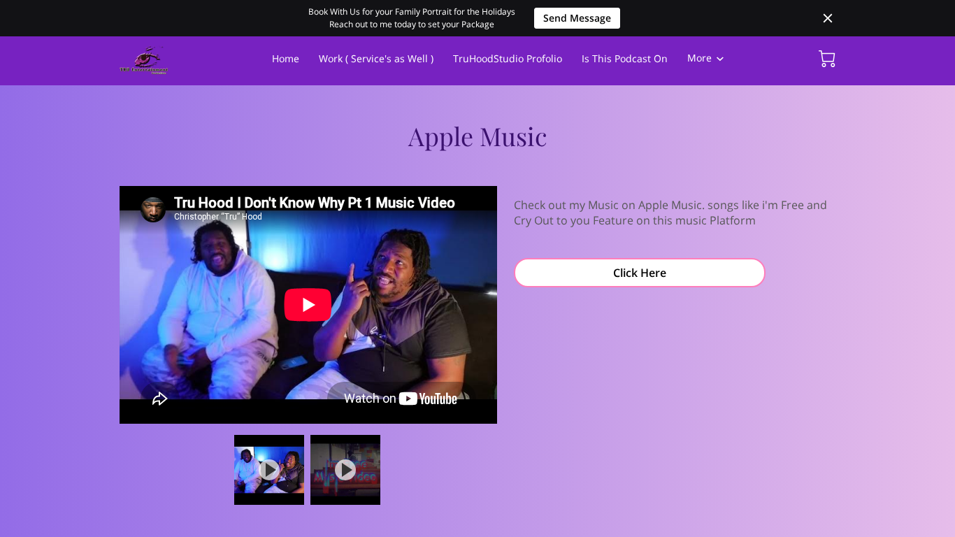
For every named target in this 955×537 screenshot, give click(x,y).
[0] (827, 58)
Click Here (639, 272)
